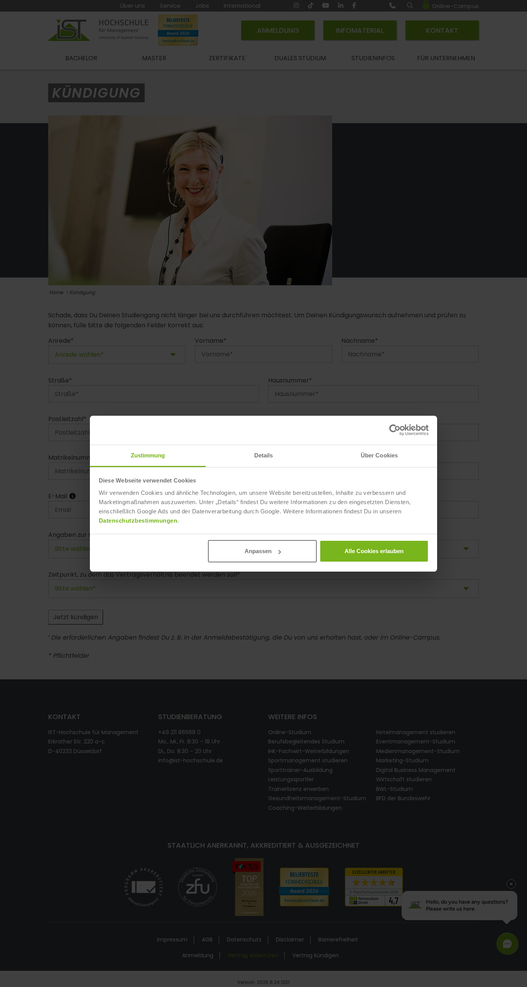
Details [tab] (263, 455)
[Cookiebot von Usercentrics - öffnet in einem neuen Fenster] (395, 430)
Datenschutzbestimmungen (138, 520)
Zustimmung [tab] (148, 455)
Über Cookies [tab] (379, 455)
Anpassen (258, 551)
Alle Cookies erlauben (374, 551)
